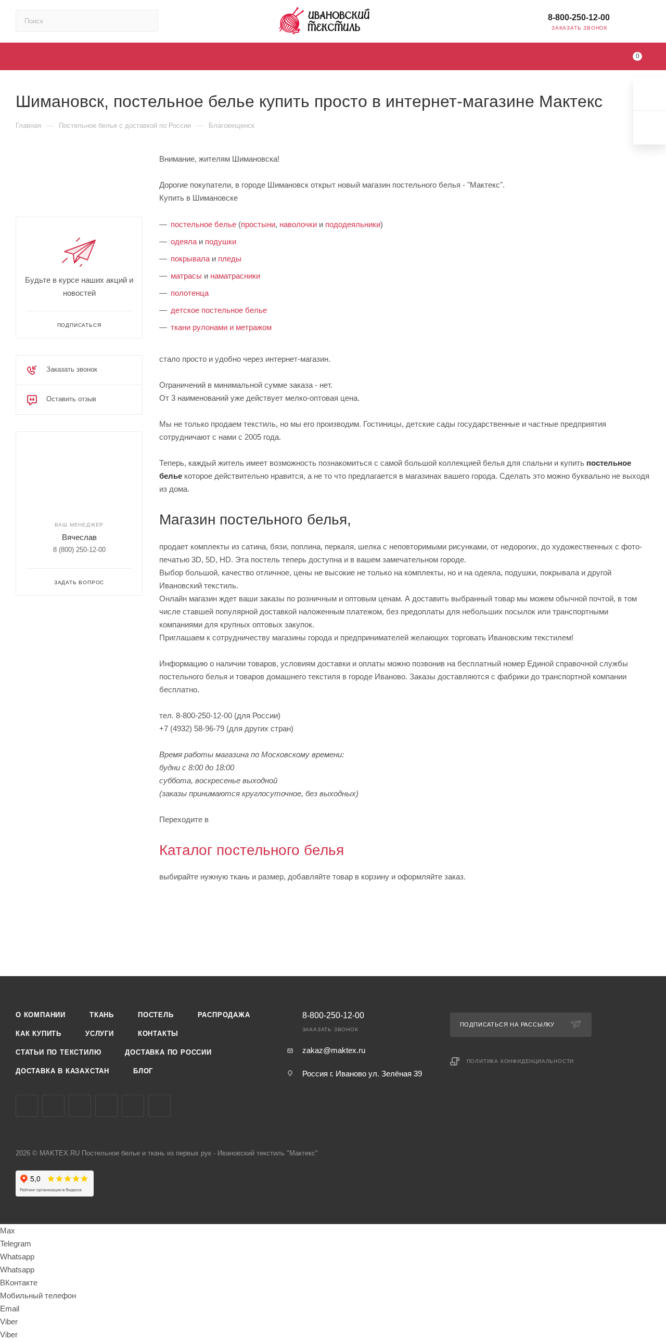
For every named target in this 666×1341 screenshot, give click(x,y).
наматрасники (235, 275)
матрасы (186, 275)
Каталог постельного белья (251, 850)
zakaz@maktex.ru (333, 1050)
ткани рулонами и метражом (221, 327)
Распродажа (224, 1015)
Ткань (101, 1015)
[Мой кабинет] (645, 23)
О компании (41, 1015)
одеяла (184, 241)
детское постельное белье (219, 310)
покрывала (190, 258)
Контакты (158, 1033)
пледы (229, 258)
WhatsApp (159, 1106)
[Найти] (145, 21)
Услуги (99, 1033)
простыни (258, 224)
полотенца (190, 292)
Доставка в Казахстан (62, 1071)
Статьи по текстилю (58, 1052)
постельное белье (203, 224)
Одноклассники (106, 1106)
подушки (220, 241)
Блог (143, 1071)
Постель (156, 1015)
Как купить (38, 1033)
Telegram (53, 1106)
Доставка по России (168, 1052)
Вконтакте (27, 1106)
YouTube (80, 1106)
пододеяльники (352, 224)
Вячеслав (79, 537)
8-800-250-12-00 (579, 17)
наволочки (298, 224)
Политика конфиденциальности (520, 1061)
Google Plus (133, 1106)
